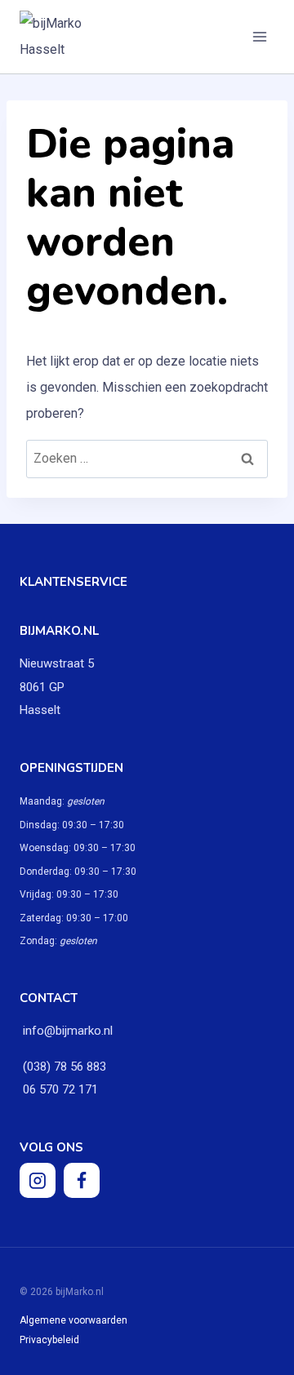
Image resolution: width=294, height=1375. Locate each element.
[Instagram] (38, 1181)
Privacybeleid (49, 1340)
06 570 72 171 (59, 1089)
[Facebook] (82, 1181)
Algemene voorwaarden (73, 1320)
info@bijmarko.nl (68, 1030)
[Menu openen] (259, 36)
